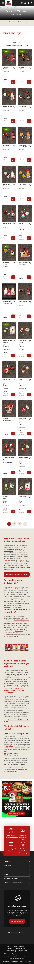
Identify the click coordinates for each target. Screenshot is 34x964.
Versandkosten (6, 956)
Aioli (20, 380)
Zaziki (21, 223)
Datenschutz (9, 948)
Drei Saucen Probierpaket (7, 302)
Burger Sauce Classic (7, 341)
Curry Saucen (19, 631)
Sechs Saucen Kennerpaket (23, 263)
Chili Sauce (6, 145)
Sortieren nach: (10, 45)
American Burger (8, 551)
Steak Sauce (23, 301)
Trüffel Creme (23, 458)
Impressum (10, 951)
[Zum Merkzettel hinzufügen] (14, 67)
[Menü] (3, 3)
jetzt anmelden (16, 921)
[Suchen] (21, 3)
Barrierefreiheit (20, 948)
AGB (8, 946)
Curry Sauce (23, 184)
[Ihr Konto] (25, 3)
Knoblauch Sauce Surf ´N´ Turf (23, 146)
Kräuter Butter (5, 497)
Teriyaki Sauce (21, 68)
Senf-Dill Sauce (6, 263)
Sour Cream (22, 419)
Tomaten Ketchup (6, 68)
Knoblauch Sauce (6, 185)
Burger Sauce (7, 106)
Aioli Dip (8, 636)
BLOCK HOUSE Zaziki (17, 689)
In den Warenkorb (13, 82)
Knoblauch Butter (22, 341)
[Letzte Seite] (25, 524)
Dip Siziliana (7, 380)
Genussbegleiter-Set (8, 458)
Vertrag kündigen (22, 951)
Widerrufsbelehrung (18, 946)
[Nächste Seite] (20, 524)
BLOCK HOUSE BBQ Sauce (21, 620)
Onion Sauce (7, 223)
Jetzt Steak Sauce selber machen (17, 574)
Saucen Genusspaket (7, 419)
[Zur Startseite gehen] (8, 3)
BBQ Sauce (22, 106)
